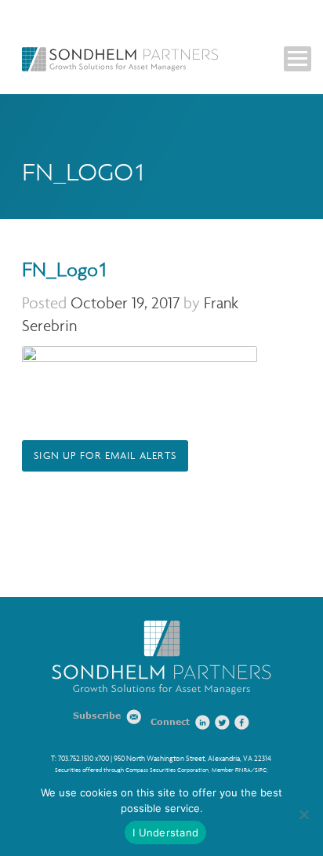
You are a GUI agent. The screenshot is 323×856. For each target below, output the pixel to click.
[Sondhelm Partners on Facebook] (242, 722)
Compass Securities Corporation (167, 770)
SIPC (261, 770)
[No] (303, 814)
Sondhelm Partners (120, 59)
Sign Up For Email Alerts (105, 455)
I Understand (165, 832)
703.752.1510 (75, 759)
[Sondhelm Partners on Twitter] (222, 722)
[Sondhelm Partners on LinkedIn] (203, 722)
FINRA (243, 770)
